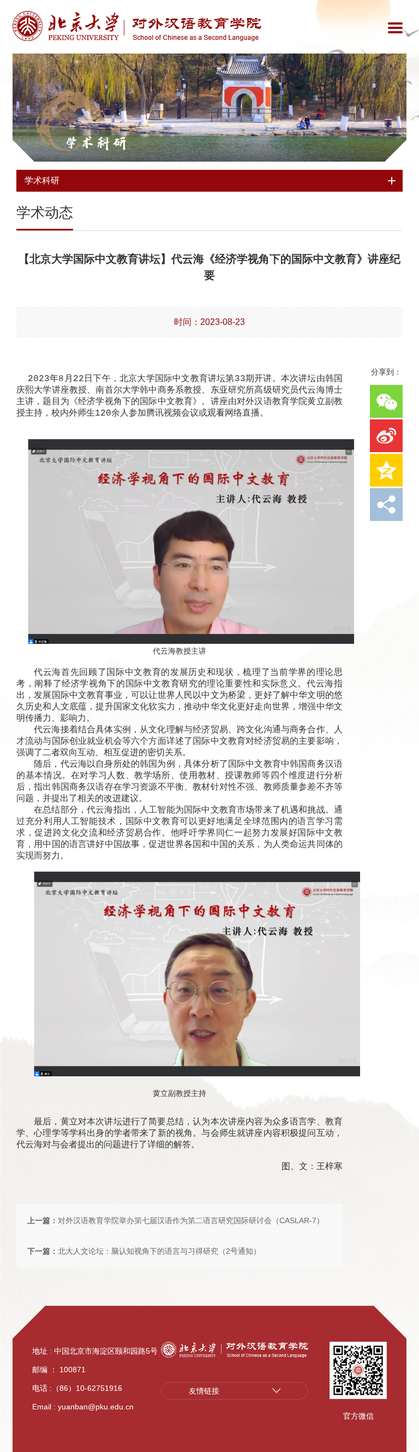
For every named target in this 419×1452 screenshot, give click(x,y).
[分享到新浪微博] (386, 435)
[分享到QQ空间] (386, 470)
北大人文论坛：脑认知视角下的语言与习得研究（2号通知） (144, 1251)
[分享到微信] (386, 401)
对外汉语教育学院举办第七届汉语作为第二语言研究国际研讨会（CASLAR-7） (175, 1220)
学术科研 (95, 142)
